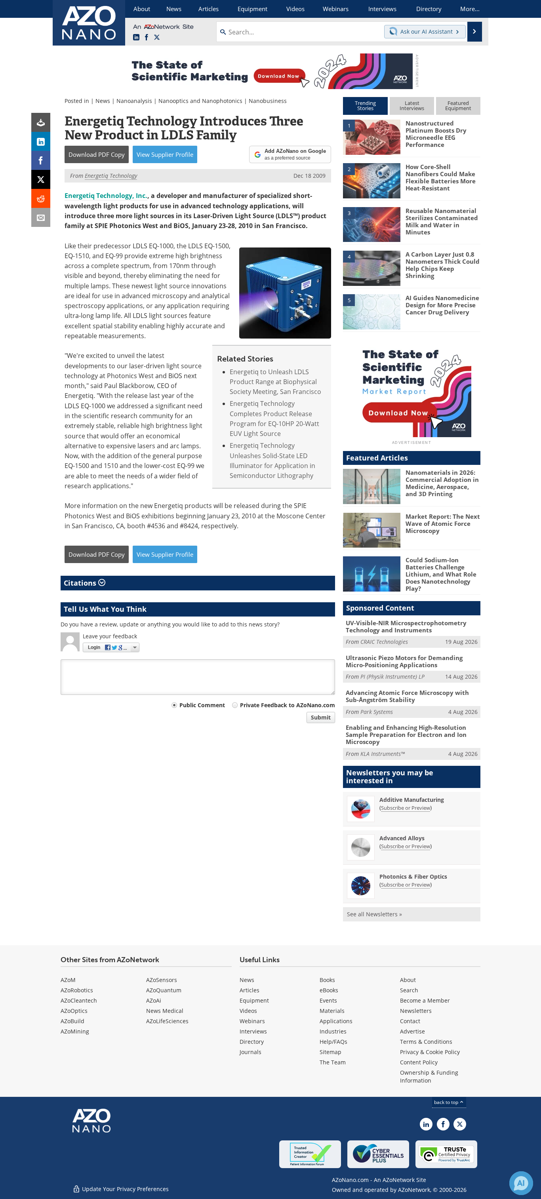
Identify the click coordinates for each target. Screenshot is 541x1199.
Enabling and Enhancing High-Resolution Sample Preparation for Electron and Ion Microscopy (406, 734)
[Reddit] (40, 198)
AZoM (68, 980)
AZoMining (75, 1031)
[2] (371, 180)
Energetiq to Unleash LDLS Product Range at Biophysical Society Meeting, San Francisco (275, 381)
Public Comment (202, 705)
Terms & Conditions (426, 1041)
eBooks (329, 990)
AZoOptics (74, 1010)
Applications (336, 1021)
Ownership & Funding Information (429, 1076)
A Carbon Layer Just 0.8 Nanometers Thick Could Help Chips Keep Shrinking (443, 265)
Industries (333, 1031)
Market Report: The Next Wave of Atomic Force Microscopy (443, 523)
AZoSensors (161, 980)
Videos (248, 1010)
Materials (332, 1010)
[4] (371, 267)
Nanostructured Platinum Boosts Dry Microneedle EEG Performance (436, 133)
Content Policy (419, 1062)
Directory (252, 1041)
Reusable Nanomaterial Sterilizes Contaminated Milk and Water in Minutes (442, 221)
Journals (250, 1052)
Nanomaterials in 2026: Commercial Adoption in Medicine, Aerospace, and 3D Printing (442, 483)
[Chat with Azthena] (521, 1183)
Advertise (412, 1031)
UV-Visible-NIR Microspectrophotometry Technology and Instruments (406, 626)
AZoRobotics (77, 990)
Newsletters (416, 1010)
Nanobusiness (268, 101)
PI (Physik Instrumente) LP (392, 676)
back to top (446, 1102)
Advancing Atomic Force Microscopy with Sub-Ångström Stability (407, 696)
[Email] (40, 217)
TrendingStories (365, 105)
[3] (371, 223)
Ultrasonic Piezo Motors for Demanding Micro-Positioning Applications (404, 661)
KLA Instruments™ (382, 753)
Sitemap (330, 1052)
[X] (40, 179)
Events (328, 1000)
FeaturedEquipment (458, 105)
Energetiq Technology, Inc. (106, 195)
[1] (371, 136)
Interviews (253, 1031)
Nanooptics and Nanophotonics (200, 101)
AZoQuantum (163, 990)
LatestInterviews (412, 105)
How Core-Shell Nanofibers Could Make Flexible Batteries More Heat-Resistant (441, 177)
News (102, 101)
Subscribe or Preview (405, 807)
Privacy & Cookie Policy (430, 1052)
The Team (333, 1062)
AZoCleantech (79, 1000)
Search (409, 990)
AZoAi (153, 1000)
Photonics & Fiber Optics (413, 876)
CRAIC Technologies (384, 641)
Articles (249, 990)
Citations (81, 583)
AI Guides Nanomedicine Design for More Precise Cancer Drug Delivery (442, 305)
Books (327, 980)
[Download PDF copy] (40, 122)
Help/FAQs (333, 1041)
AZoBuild (72, 1021)
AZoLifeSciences (167, 1021)
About (408, 980)
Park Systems (376, 712)
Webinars (252, 1021)
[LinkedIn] (40, 141)
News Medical (164, 1010)
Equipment (254, 1000)
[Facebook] (40, 160)
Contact (410, 1021)
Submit (321, 717)
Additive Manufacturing (411, 799)
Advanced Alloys (402, 838)
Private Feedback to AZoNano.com (287, 705)
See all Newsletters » (374, 914)
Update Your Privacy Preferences (124, 1189)
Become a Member (425, 1000)
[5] (371, 311)
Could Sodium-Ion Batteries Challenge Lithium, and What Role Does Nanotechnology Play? (441, 574)
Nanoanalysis (134, 101)
